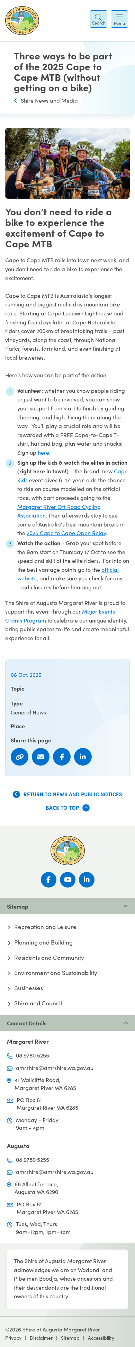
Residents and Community (49, 957)
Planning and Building (43, 942)
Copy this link (19, 757)
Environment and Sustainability (55, 973)
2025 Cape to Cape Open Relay (66, 533)
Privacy (13, 1338)
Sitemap (70, 1338)
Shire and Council (38, 1003)
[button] (98, 19)
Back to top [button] (62, 807)
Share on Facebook (62, 757)
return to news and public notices (73, 794)
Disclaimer (41, 1338)
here (43, 452)
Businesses (28, 988)
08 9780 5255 (32, 1055)
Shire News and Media (49, 100)
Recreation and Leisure (45, 927)
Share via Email (41, 757)
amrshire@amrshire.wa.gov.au (54, 1067)
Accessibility (101, 1338)
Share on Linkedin (83, 757)
